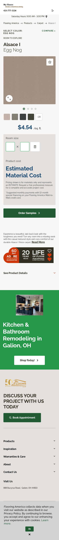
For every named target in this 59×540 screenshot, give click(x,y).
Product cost (13, 161)
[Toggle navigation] (53, 10)
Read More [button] (38, 242)
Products (28, 23)
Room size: (12, 138)
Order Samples (27, 213)
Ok (29, 529)
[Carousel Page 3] (32, 109)
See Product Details (15, 273)
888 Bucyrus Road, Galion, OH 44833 (20, 488)
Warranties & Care (14, 456)
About (7, 464)
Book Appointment (24, 417)
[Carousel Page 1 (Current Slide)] (24, 109)
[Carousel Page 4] (35, 109)
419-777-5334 (9, 11)
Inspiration (9, 448)
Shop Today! (27, 360)
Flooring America (11, 23)
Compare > (49, 31)
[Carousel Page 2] (28, 109)
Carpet (40, 23)
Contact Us (10, 471)
